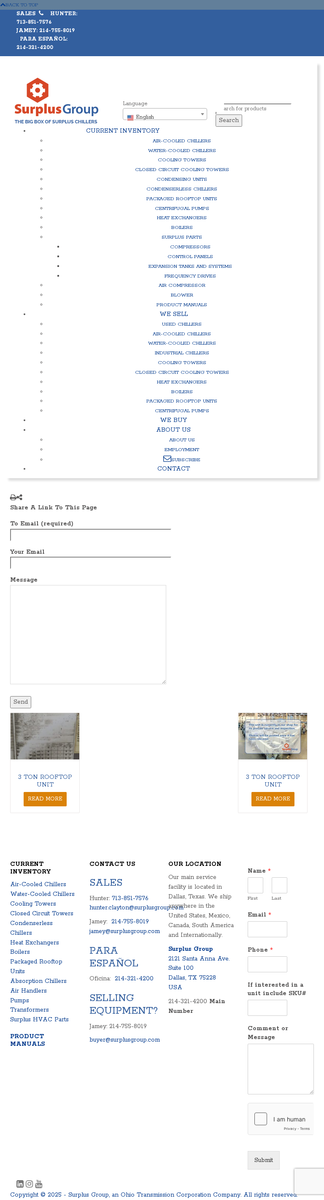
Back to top (21, 5)
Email (259, 915)
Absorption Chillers (38, 981)
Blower (182, 295)
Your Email (27, 552)
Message (24, 580)
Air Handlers (28, 991)
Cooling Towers (182, 160)
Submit (263, 1160)
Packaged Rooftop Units (181, 199)
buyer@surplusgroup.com (124, 1040)
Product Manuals (182, 305)
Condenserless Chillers (181, 189)
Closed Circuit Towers (41, 913)
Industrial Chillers (182, 353)
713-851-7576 (130, 898)
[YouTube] (38, 1185)
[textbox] (165, 117)
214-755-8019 (130, 921)
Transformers (29, 1010)
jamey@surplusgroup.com (124, 931)
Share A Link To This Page (53, 508)
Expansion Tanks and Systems (190, 266)
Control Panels (190, 256)
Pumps (19, 1000)
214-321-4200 (134, 978)
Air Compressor (182, 285)
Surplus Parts (182, 237)
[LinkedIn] (21, 1185)
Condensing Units (182, 179)
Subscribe (185, 460)
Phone (260, 950)
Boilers (182, 227)
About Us (173, 430)
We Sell (173, 314)
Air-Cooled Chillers (182, 141)
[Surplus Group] (56, 100)
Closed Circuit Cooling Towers (182, 169)
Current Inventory (122, 131)
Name (259, 871)
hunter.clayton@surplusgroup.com (136, 908)
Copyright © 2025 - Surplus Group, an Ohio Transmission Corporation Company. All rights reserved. (153, 1195)
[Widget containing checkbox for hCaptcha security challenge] (281, 1119)
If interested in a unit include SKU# (277, 989)
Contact (173, 469)
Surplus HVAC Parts (39, 1019)
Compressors (190, 247)
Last (276, 898)
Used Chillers (182, 324)
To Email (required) (41, 524)
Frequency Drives (190, 276)
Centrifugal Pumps (182, 208)
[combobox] (165, 114)
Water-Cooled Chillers (182, 150)
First (253, 898)
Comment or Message (268, 1033)
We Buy (173, 420)
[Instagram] (30, 1185)
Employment (182, 449)
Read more (45, 799)
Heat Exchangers (182, 218)
